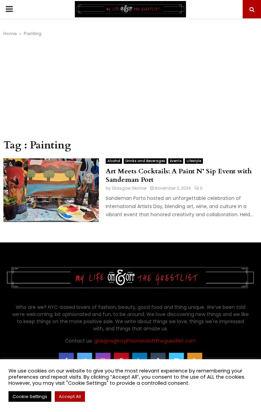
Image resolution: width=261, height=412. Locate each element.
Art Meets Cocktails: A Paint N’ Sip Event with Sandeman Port (179, 175)
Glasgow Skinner (129, 188)
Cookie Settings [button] (30, 396)
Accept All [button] (70, 396)
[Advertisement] (130, 88)
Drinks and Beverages (145, 160)
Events (175, 160)
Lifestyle (194, 160)
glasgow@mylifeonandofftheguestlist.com (145, 340)
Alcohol (113, 160)
